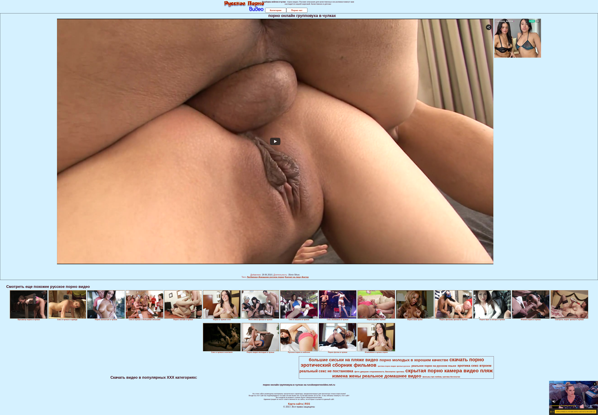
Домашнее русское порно (271, 277)
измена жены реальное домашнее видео (376, 376)
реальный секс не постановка (326, 371)
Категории (275, 10)
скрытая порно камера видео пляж (449, 370)
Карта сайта (295, 404)
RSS (307, 404)
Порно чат (296, 10)
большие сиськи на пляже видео (343, 360)
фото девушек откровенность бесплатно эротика (379, 371)
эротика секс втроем (474, 365)
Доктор (305, 277)
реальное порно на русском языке (433, 365)
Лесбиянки (252, 277)
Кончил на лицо (293, 277)
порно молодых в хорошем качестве (414, 360)
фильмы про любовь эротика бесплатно (441, 377)
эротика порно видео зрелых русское (394, 366)
